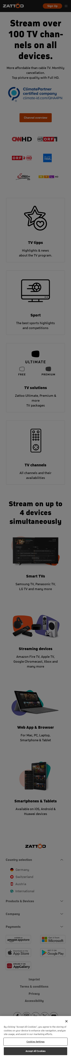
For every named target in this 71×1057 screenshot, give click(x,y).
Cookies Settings (35, 1041)
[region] (35, 1036)
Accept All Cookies (35, 1051)
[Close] (66, 1021)
